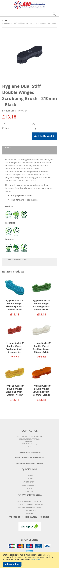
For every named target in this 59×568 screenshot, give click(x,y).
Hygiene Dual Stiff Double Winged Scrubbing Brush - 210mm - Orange (41, 390)
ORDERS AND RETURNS (29, 485)
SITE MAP (29, 479)
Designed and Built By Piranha (29, 463)
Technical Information (15, 259)
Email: (29, 457)
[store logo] (29, 4)
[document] (29, 560)
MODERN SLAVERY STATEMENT (29, 507)
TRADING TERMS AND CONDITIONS (30, 504)
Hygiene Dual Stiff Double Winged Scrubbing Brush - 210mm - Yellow (14, 390)
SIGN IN (29, 488)
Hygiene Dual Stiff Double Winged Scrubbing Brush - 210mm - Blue (14, 305)
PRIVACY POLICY (29, 510)
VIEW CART (29, 491)
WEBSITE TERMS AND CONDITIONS (29, 501)
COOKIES (29, 513)
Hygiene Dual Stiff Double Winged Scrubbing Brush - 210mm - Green (41, 305)
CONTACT (29, 475)
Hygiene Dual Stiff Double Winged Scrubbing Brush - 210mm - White (41, 347)
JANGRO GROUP (29, 482)
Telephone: (29, 452)
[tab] (29, 150)
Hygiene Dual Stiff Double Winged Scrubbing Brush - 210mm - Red (14, 347)
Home (4, 21)
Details (7, 147)
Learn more (35, 559)
